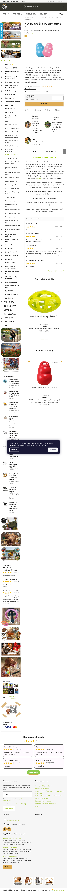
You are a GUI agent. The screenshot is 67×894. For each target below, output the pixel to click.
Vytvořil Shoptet (59, 890)
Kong (31, 33)
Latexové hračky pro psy (11, 205)
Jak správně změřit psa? (42, 789)
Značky (7, 325)
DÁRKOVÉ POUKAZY (12, 295)
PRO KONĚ (9, 318)
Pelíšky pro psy (10, 98)
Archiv (7, 867)
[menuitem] (6, 14)
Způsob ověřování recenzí (43, 801)
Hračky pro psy (10, 109)
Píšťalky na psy (10, 94)
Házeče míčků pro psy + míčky (12, 193)
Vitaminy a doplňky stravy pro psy (11, 77)
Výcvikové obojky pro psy (12, 286)
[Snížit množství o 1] (53, 98)
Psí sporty (8, 259)
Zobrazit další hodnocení (56, 271)
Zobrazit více (33, 772)
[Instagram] (9, 829)
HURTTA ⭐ (9, 64)
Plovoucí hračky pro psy (12, 213)
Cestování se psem (11, 245)
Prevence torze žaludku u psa (12, 839)
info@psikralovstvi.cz (13, 820)
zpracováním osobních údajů (18, 804)
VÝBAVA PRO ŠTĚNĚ (10, 857)
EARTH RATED (10, 263)
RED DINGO (9, 105)
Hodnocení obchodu (33, 737)
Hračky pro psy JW (11, 185)
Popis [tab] (36, 151)
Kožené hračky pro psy (12, 146)
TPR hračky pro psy (11, 158)
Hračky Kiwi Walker (11, 181)
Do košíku (44, 104)
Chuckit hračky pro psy (12, 178)
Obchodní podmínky (41, 798)
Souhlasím (53, 450)
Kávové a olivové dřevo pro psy (12, 117)
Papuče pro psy (10, 201)
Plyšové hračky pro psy (12, 128)
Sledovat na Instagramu (12, 697)
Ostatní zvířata (10, 314)
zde (45, 445)
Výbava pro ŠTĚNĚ (11, 68)
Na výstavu (8, 248)
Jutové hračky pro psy (12, 188)
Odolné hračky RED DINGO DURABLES (11, 136)
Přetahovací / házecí (11, 132)
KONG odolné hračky (11, 155)
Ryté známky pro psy (12, 82)
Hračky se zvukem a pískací (11, 141)
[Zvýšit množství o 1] (62, 98)
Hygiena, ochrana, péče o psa (11, 235)
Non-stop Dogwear (11, 256)
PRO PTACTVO (10, 322)
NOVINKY (8, 310)
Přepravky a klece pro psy (12, 272)
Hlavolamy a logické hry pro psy (11, 168)
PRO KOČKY (9, 302)
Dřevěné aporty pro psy (12, 226)
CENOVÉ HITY (10, 306)
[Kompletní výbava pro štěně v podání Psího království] (17, 881)
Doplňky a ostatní (11, 282)
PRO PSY (7, 60)
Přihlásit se (9, 809)
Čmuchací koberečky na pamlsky (12, 173)
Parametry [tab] (51, 151)
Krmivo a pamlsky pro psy (12, 72)
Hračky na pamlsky (11, 125)
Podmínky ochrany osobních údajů (45, 804)
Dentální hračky (10, 112)
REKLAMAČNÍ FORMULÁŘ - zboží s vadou (48, 796)
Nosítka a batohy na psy (11, 240)
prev (26, 313)
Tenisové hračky (10, 197)
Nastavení (14, 450)
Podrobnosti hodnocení (51, 31)
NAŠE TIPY (9, 291)
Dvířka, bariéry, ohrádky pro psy (10, 267)
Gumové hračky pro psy (12, 210)
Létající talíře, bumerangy (9, 150)
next (63, 313)
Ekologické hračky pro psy (12, 221)
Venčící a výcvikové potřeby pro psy (11, 86)
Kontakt (37, 806)
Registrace (60, 1)
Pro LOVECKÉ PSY (11, 252)
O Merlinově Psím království (10, 1)
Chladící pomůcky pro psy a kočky (12, 278)
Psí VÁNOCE (9, 298)
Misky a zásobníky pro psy (12, 230)
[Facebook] (5, 829)
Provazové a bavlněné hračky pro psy (12, 163)
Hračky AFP (9, 121)
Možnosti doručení (30, 89)
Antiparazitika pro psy (12, 102)
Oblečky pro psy (10, 91)
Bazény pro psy (10, 217)
